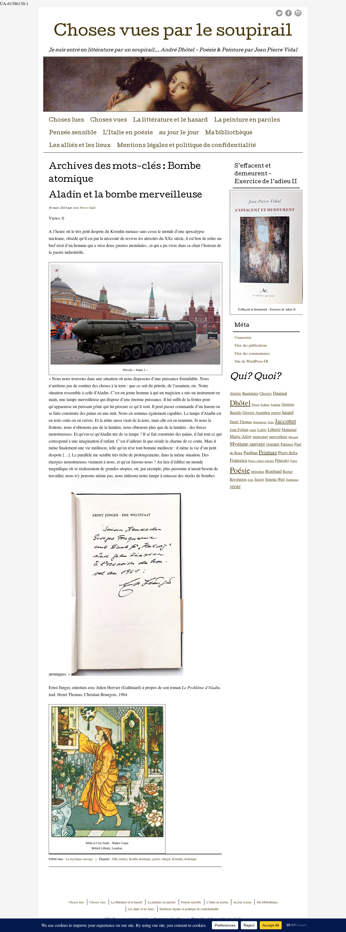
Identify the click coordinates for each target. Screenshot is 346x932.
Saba (250, 480)
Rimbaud (273, 471)
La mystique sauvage (79, 859)
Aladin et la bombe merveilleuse (125, 195)
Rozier (288, 471)
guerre (156, 859)
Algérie (235, 393)
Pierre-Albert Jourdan (261, 461)
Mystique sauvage (247, 443)
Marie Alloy (241, 436)
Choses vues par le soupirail (173, 32)
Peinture (268, 452)
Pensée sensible (73, 133)
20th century (119, 859)
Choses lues (66, 120)
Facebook (288, 13)
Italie (271, 422)
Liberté (274, 429)
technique (190, 859)
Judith (252, 430)
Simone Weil (275, 479)
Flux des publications (251, 345)
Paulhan (251, 453)
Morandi (293, 437)
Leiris (262, 429)
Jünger (166, 859)
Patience (287, 444)
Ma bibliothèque (228, 133)
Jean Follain (239, 429)
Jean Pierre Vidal (84, 207)
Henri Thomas (241, 421)
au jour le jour (179, 133)
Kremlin (177, 859)
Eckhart (265, 404)
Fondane (276, 404)
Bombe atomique (140, 859)
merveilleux (278, 436)
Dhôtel (240, 402)
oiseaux (273, 444)
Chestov (266, 393)
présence (257, 471)
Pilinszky (282, 460)
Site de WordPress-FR (251, 361)
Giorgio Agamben (256, 412)
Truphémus (292, 480)
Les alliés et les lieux (80, 146)
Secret (259, 479)
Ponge (293, 461)
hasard (287, 412)
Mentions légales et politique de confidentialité (186, 146)
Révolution (238, 479)
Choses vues (108, 120)
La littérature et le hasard (170, 120)
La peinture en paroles (247, 120)
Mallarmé (289, 429)
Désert (256, 404)
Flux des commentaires (252, 353)
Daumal (280, 393)
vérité (235, 486)
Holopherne (260, 422)
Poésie (240, 470)
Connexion (243, 337)
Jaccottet (285, 421)
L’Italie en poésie (128, 133)
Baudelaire (250, 393)
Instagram (298, 13)
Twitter (279, 13)
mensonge (260, 436)
